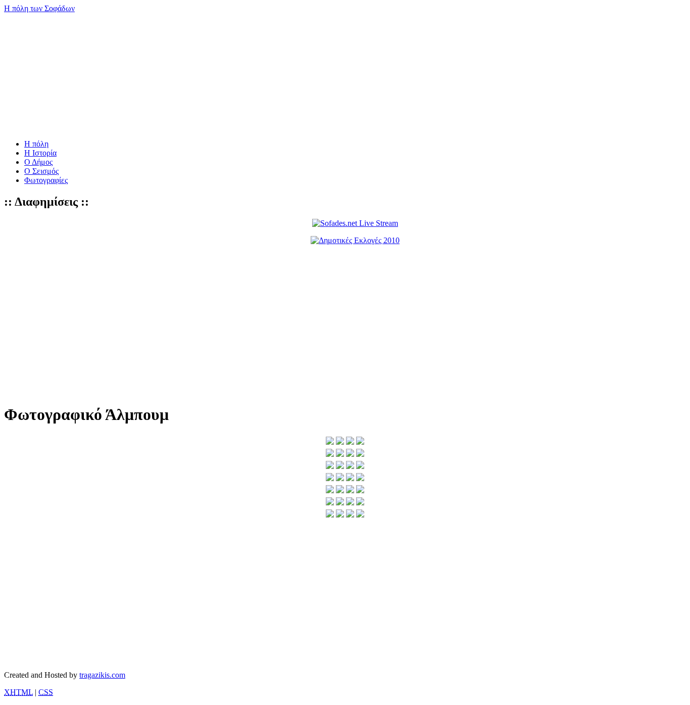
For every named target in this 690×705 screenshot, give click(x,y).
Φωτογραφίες (46, 180)
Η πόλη (36, 143)
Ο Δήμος (38, 162)
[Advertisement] (307, 324)
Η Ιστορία (40, 153)
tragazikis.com (102, 675)
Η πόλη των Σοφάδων (39, 8)
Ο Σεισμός (41, 171)
